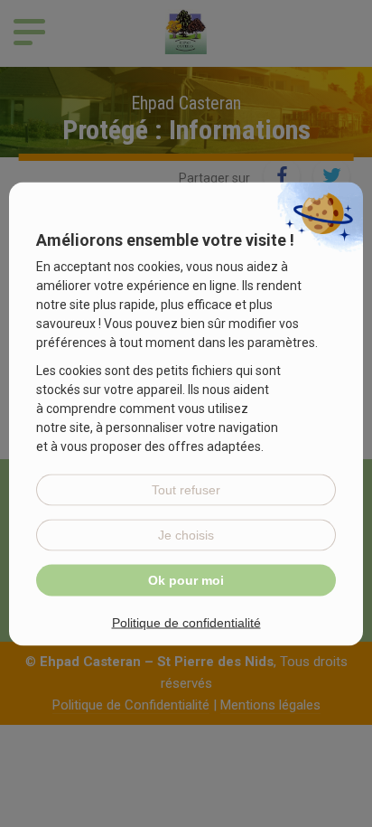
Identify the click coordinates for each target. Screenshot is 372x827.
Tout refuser (186, 489)
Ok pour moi (186, 579)
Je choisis (186, 534)
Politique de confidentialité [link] (186, 622)
